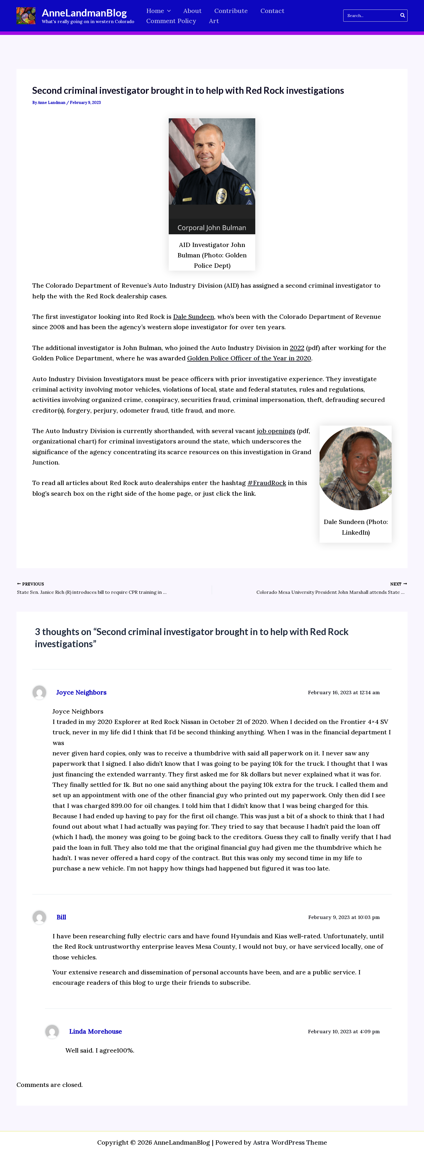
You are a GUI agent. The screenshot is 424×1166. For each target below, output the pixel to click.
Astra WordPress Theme (290, 1142)
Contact (272, 11)
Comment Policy (171, 21)
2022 (297, 348)
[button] (167, 11)
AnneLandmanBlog (84, 12)
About (192, 11)
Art (214, 21)
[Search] (403, 15)
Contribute (231, 11)
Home (155, 11)
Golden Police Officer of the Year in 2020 (249, 358)
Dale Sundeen (193, 316)
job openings (276, 431)
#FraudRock (266, 483)
